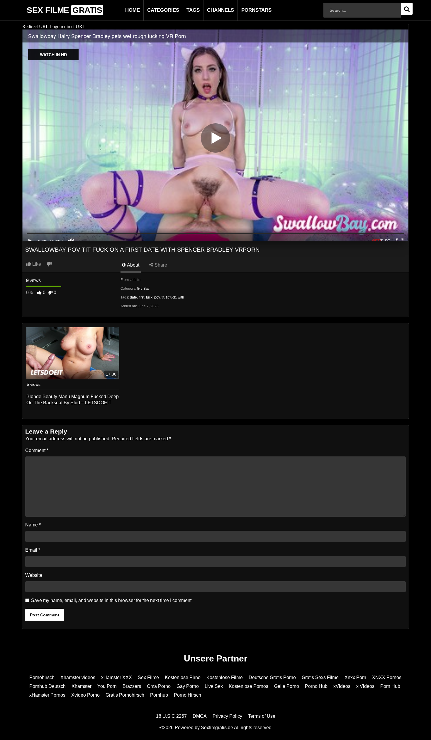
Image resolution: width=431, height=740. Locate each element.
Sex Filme (148, 677)
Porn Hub (390, 686)
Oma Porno (159, 686)
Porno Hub (316, 686)
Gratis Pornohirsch (125, 695)
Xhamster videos (77, 677)
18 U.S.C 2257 (171, 716)
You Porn (107, 686)
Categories (154, 10)
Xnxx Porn (355, 677)
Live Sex (214, 686)
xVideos (341, 686)
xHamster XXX (116, 677)
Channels (211, 10)
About (132, 264)
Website (33, 575)
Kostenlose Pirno (183, 677)
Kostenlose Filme (224, 677)
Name (33, 524)
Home (123, 10)
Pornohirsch (42, 677)
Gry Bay (143, 289)
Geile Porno (286, 686)
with (181, 297)
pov (157, 297)
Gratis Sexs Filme (320, 677)
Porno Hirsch (187, 695)
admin (135, 280)
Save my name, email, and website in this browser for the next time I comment (111, 600)
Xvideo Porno (85, 695)
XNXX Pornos (386, 677)
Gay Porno (188, 686)
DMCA (200, 716)
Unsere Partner (215, 658)
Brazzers (132, 686)
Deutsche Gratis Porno (272, 677)
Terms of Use (261, 716)
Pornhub (159, 695)
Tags (183, 10)
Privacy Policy (227, 716)
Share (160, 264)
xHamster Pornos (47, 695)
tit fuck (171, 297)
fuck (149, 297)
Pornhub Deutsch (47, 686)
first (141, 297)
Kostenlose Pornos (248, 686)
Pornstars (247, 10)
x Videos (365, 686)
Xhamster (81, 686)
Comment (36, 450)
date (133, 297)
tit (163, 297)
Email (32, 550)
